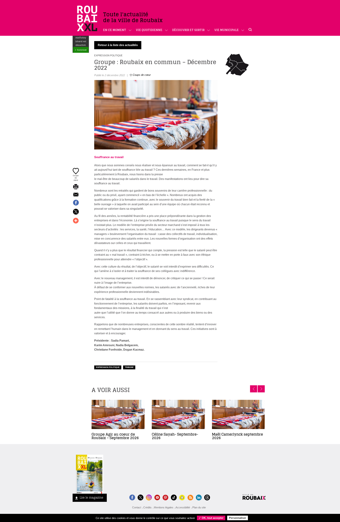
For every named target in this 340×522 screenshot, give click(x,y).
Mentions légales (163, 507)
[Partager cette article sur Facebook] (76, 203)
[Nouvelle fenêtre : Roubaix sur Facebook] (132, 497)
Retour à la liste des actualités (118, 45)
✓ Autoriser (81, 50)
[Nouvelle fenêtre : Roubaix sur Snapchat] (182, 497)
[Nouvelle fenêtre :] (157, 497)
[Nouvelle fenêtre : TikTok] (174, 497)
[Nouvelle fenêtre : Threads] (207, 497)
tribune (129, 367)
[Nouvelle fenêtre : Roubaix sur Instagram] (149, 497)
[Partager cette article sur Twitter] (76, 212)
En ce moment (114, 29)
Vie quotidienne (149, 29)
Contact (136, 507)
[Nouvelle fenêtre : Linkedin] (199, 497)
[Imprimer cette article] (76, 187)
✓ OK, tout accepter (211, 517)
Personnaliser (237, 517)
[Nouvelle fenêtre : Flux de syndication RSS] (190, 497)
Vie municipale (226, 29)
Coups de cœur (76, 177)
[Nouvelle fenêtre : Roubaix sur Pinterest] (165, 497)
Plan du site (199, 507)
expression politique (108, 367)
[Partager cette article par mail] (76, 195)
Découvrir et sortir (188, 29)
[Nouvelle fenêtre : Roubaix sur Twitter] (140, 497)
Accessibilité (182, 507)
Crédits (147, 507)
